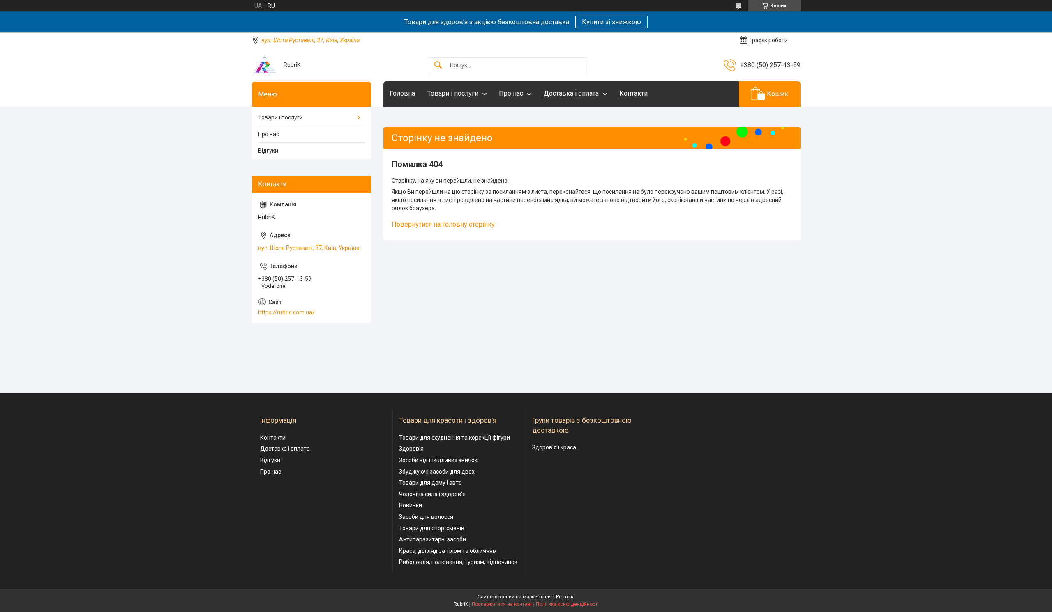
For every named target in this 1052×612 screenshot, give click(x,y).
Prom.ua (565, 597)
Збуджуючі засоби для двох (437, 471)
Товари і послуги (452, 93)
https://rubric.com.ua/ (286, 312)
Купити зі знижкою (611, 22)
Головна (402, 93)
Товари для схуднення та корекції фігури (454, 437)
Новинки (410, 505)
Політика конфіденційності (567, 604)
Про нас (511, 93)
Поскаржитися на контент (502, 604)
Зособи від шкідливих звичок (438, 460)
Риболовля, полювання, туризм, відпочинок (458, 562)
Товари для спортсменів (431, 528)
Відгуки (268, 150)
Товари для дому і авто (430, 482)
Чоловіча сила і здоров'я (432, 494)
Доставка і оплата (571, 93)
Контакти (633, 93)
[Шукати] (438, 65)
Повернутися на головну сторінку (443, 224)
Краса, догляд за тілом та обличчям (448, 551)
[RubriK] (264, 65)
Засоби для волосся (426, 516)
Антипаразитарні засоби (432, 539)
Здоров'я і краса (554, 447)
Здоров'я (411, 448)
